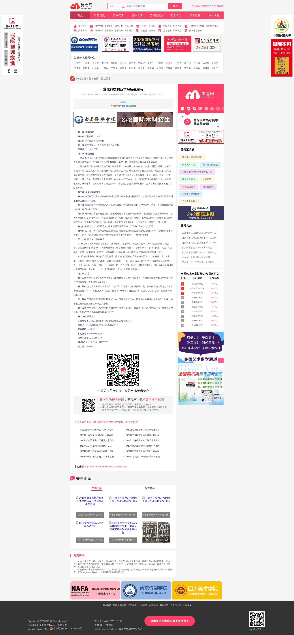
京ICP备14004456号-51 (38, 629)
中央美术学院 (197, 284)
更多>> (215, 68)
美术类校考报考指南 (192, 157)
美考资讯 (99, 15)
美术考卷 (194, 15)
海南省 (114, 68)
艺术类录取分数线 (190, 194)
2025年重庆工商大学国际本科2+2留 (96, 451)
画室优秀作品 (212, 26)
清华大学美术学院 (197, 288)
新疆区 (187, 68)
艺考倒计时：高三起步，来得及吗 (198, 262)
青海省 (178, 68)
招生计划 (119, 26)
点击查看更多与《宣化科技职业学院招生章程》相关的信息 (106, 422)
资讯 (111, 6)
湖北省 (77, 68)
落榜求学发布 (195, 30)
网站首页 (107, 605)
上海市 (86, 63)
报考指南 (99, 30)
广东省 (95, 68)
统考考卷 (177, 26)
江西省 (196, 63)
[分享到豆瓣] (129, 106)
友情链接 (153, 605)
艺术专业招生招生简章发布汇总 (197, 172)
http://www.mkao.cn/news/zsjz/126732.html (106, 466)
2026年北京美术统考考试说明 (196, 257)
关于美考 (132, 605)
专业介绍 (109, 26)
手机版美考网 (119, 605)
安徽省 (169, 63)
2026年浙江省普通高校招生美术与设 (199, 233)
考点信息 (128, 26)
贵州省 (123, 68)
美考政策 (82, 26)
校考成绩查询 (188, 187)
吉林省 (141, 63)
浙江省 (187, 63)
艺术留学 (175, 15)
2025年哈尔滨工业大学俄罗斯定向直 (97, 440)
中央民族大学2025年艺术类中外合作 (97, 430)
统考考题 (167, 30)
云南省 (141, 68)
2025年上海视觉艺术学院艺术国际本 (143, 440)
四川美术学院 (197, 311)
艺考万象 (97, 488)
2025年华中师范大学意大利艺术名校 (97, 456)
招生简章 (99, 26)
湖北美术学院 (197, 316)
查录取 (152, 26)
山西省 (206, 68)
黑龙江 (150, 63)
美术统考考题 (188, 164)
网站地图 (164, 605)
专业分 (144, 26)
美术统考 (118, 15)
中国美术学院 (197, 298)
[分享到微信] (113, 106)
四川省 (132, 68)
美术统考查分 (188, 179)
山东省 (178, 63)
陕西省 (150, 68)
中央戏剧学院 (197, 325)
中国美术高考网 (94, 94)
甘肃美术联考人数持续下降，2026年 (199, 238)
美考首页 (81, 78)
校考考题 (207, 179)
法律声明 (143, 605)
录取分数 (119, 30)
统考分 (152, 30)
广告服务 (187, 605)
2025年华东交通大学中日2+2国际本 (142, 451)
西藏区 (196, 68)
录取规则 (109, 30)
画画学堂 (214, 15)
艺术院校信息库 (196, 26)
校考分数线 (208, 187)
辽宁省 (132, 63)
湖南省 (215, 63)
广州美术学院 (197, 293)
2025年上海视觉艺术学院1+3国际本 (96, 435)
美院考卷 (167, 26)
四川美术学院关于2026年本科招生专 (199, 252)
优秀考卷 (150, 488)
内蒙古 (114, 63)
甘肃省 (160, 68)
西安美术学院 (197, 320)
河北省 (123, 63)
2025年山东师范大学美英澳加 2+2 (95, 446)
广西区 (105, 68)
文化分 (144, 30)
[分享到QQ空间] (121, 106)
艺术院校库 (157, 15)
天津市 (95, 63)
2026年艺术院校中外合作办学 (208, 6)
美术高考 (137, 15)
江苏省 (160, 63)
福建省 (206, 63)
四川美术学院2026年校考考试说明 (198, 247)
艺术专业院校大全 (190, 201)
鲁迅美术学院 (197, 307)
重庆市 (105, 63)
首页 (80, 15)
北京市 (77, 63)
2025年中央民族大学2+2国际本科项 (142, 435)
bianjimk (134, 94)
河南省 (86, 68)
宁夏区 (169, 68)
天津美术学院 (197, 302)
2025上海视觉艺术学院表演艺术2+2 (142, 430)
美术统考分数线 (210, 164)
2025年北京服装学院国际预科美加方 (143, 446)
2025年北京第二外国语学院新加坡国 (143, 456)
